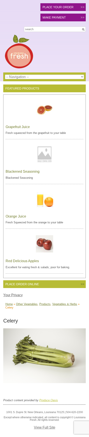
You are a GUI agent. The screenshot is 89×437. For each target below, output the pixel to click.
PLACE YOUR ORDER (58, 7)
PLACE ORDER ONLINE (22, 284)
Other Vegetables (27, 304)
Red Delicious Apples (22, 261)
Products (45, 304)
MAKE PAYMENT (54, 17)
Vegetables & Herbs (64, 304)
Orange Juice (16, 216)
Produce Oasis (48, 400)
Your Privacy (13, 295)
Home (9, 304)
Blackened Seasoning (23, 171)
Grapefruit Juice (18, 127)
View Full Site (44, 427)
